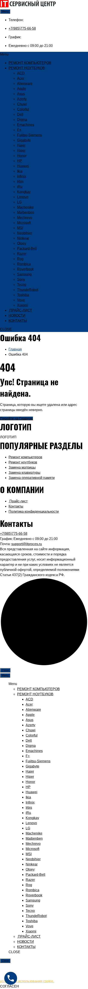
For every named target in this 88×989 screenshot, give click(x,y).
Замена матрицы (22, 467)
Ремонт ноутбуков (23, 462)
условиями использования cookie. (27, 981)
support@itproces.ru (26, 544)
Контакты (16, 506)
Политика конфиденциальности (34, 511)
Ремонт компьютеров (25, 457)
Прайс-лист (18, 501)
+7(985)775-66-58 (22, 28)
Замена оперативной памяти (32, 478)
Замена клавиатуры (24, 472)
